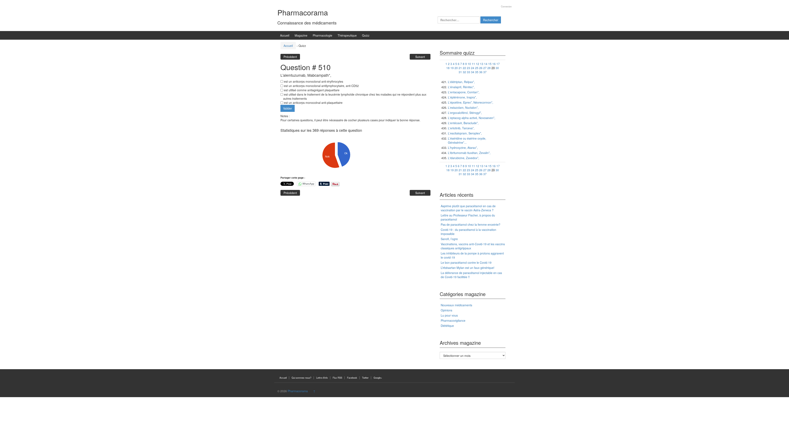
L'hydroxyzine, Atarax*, (463, 148)
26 (480, 68)
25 (476, 68)
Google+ (378, 377)
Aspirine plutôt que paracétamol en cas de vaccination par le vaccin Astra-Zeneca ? (468, 208)
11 (473, 64)
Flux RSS (337, 377)
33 (468, 72)
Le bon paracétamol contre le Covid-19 (466, 262)
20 (456, 68)
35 (476, 72)
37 (485, 72)
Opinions (446, 310)
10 (469, 64)
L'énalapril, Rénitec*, (461, 87)
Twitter (365, 377)
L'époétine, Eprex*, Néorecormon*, (470, 102)
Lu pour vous (449, 315)
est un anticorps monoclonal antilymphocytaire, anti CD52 (321, 86)
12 (477, 64)
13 (481, 64)
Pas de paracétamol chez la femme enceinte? (470, 224)
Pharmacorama (302, 12)
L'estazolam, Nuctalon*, (463, 107)
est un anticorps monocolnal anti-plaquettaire (313, 103)
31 (460, 72)
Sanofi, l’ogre (449, 239)
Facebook (352, 377)
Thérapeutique (347, 35)
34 (472, 72)
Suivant (420, 57)
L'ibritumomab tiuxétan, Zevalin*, (469, 153)
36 (480, 72)
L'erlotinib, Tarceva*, (461, 128)
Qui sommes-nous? (301, 377)
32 (464, 72)
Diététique (447, 326)
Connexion (506, 6)
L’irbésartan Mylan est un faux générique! (467, 268)
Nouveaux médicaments (456, 305)
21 (460, 68)
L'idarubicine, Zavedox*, (463, 158)
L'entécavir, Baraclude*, (463, 123)
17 (498, 64)
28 (489, 68)
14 (485, 64)
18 (448, 68)
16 (494, 64)
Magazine (301, 35)
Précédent (290, 57)
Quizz (365, 35)
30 (497, 68)
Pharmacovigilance (453, 320)
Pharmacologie (322, 35)
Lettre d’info (322, 377)
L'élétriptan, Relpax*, (461, 82)
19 (452, 68)
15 (489, 64)
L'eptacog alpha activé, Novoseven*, (471, 118)
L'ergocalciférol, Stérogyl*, (465, 113)
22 (464, 68)
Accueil (284, 35)
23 (468, 68)
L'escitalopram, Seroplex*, (465, 133)
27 (485, 68)
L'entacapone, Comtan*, (463, 92)
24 (472, 68)
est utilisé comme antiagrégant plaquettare (311, 90)
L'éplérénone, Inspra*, (462, 97)
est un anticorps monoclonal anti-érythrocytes (313, 81)
